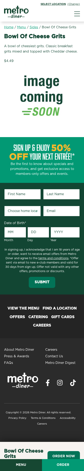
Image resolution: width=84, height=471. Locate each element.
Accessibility (68, 418)
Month (8, 240)
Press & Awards (16, 356)
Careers (42, 325)
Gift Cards (63, 317)
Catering (38, 317)
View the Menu (23, 308)
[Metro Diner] (16, 16)
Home (8, 27)
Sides (34, 27)
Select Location (53, 4)
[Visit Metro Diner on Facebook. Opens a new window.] (48, 383)
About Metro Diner (19, 349)
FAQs (8, 362)
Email (48, 202)
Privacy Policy (17, 418)
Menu (21, 27)
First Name (13, 185)
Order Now (63, 456)
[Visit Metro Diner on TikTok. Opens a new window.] (73, 383)
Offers (17, 317)
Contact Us (54, 356)
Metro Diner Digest (60, 362)
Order (63, 464)
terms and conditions (53, 258)
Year (53, 240)
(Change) (73, 4)
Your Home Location (21, 202)
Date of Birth (15, 223)
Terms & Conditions (43, 418)
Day (30, 240)
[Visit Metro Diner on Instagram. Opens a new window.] (60, 383)
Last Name (52, 185)
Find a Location (60, 308)
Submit (42, 282)
